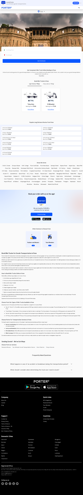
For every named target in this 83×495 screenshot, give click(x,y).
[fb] (2, 483)
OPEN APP (76, 3)
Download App (41, 214)
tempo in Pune (71, 294)
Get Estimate (41, 61)
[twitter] (6, 483)
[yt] (17, 483)
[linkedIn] (13, 483)
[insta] (10, 483)
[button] (41, 11)
